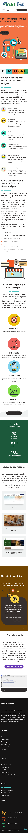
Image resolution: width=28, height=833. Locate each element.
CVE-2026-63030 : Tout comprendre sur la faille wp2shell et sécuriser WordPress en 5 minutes (14, 690)
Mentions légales (5, 798)
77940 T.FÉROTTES (12, 823)
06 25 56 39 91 (11, 811)
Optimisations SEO (6, 765)
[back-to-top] (25, 830)
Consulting (4, 742)
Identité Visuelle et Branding (8, 775)
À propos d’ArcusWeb (7, 790)
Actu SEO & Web (5, 793)
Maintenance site (5, 744)
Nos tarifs (3, 749)
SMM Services (5, 772)
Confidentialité (5, 795)
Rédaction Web (5, 737)
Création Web (5, 739)
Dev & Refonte (5, 767)
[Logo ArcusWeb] (14, 3)
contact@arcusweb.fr (13, 817)
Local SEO (4, 770)
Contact (3, 800)
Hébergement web (6, 747)
